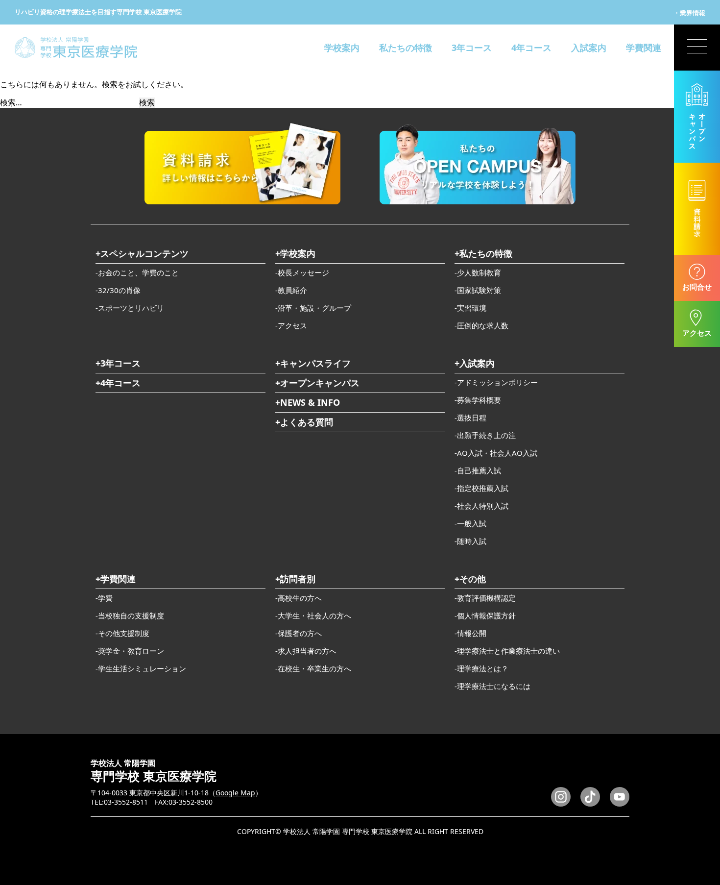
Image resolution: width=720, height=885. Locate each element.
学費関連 (643, 47)
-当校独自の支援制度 (130, 615)
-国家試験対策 (478, 290)
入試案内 (588, 47)
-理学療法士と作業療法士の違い (507, 651)
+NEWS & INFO (307, 402)
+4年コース (118, 383)
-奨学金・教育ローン (130, 651)
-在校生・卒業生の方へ (313, 668)
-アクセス (291, 325)
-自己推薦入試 (478, 470)
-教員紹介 (291, 290)
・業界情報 (689, 12)
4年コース (531, 47)
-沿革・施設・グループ (313, 308)
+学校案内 (295, 253)
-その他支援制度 (122, 633)
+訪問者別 (295, 579)
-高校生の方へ (298, 598)
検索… (11, 102)
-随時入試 (470, 541)
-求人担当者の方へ (305, 651)
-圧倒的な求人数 (481, 325)
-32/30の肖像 (118, 290)
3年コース (472, 47)
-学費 (104, 598)
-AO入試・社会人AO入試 (496, 453)
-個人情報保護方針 (485, 615)
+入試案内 (475, 363)
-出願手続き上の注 (485, 435)
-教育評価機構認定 (485, 598)
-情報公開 (470, 633)
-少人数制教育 (478, 272)
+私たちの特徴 (483, 253)
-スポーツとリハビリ (130, 308)
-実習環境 (470, 308)
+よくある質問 (304, 422)
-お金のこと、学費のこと (137, 272)
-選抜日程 (470, 417)
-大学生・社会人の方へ (313, 615)
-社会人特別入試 (481, 506)
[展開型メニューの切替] (697, 48)
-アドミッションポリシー (496, 382)
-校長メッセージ (302, 272)
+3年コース (118, 363)
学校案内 (342, 47)
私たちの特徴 (405, 47)
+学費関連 (116, 579)
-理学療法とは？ (481, 668)
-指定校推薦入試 (481, 488)
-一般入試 (470, 523)
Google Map (235, 792)
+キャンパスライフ (313, 363)
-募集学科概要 (478, 400)
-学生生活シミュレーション (141, 668)
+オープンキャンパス (317, 383)
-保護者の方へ (298, 633)
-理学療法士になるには (492, 686)
